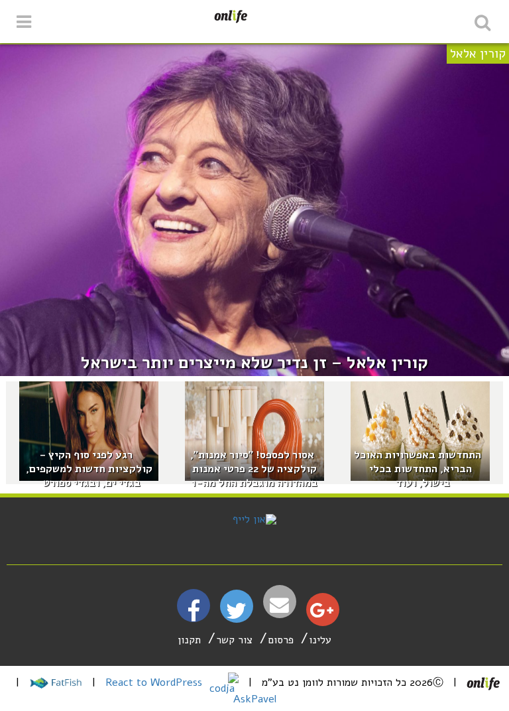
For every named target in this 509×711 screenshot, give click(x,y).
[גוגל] (321, 613)
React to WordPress (155, 682)
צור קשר (234, 640)
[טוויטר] (236, 615)
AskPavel (254, 699)
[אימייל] (279, 605)
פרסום (281, 640)
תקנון (189, 640)
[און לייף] (254, 519)
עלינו (320, 640)
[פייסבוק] (193, 616)
